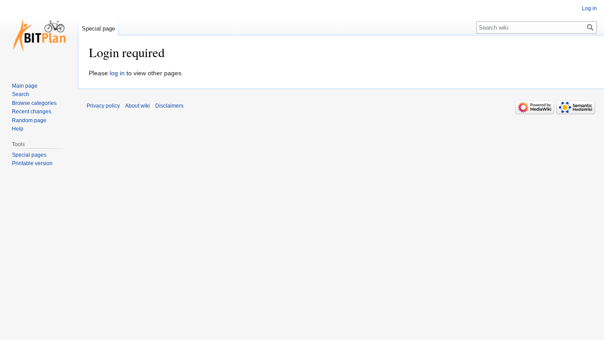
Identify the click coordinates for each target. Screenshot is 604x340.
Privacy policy (103, 106)
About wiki (137, 106)
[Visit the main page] (39, 35)
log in (117, 73)
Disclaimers (169, 106)
